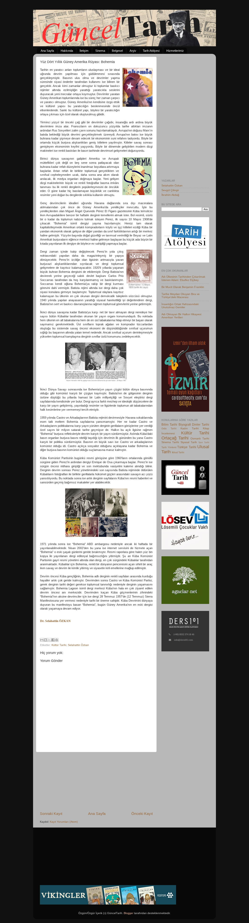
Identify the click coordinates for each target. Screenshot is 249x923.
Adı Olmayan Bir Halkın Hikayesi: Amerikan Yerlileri (181, 316)
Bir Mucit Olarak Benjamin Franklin (182, 287)
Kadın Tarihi (190, 428)
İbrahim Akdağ (170, 194)
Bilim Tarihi (169, 424)
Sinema (100, 50)
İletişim (84, 50)
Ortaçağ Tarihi (175, 438)
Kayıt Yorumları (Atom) (64, 821)
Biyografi (185, 424)
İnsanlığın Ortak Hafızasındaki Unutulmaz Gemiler (180, 306)
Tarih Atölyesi (151, 50)
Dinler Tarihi (200, 424)
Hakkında (67, 50)
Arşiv (133, 50)
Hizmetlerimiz (175, 50)
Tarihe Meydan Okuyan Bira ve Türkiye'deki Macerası (180, 296)
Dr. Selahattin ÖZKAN (55, 621)
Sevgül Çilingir (170, 190)
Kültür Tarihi (59, 645)
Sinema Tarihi (170, 442)
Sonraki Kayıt (51, 814)
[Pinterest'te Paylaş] (57, 640)
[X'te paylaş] (49, 640)
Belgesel (117, 50)
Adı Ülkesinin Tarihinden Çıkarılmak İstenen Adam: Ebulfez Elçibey (183, 278)
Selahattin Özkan (78, 645)
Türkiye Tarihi (186, 447)
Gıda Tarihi (168, 428)
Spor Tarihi (203, 442)
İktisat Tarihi (178, 452)
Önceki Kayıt (142, 814)
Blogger (128, 913)
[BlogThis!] (45, 640)
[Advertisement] (96, 781)
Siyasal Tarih (189, 442)
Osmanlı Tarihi (199, 438)
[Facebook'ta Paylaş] (53, 640)
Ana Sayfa (47, 50)
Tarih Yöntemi (168, 447)
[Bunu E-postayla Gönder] (42, 640)
